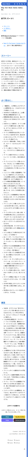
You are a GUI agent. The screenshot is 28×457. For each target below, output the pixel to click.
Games (15, 8)
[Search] (20, 4)
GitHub (17, 443)
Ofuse (7, 417)
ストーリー (7, 26)
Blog (2, 8)
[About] (17, 4)
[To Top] (25, 449)
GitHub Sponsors (20, 420)
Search (18, 440)
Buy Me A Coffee (20, 417)
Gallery (20, 8)
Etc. (2, 10)
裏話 (5, 30)
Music (10, 8)
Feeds (11, 443)
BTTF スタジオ (16, 14)
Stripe (7, 420)
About (11, 440)
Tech (6, 8)
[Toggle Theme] (15, 4)
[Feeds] (22, 4)
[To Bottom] (25, 4)
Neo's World (6, 4)
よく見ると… (7, 28)
